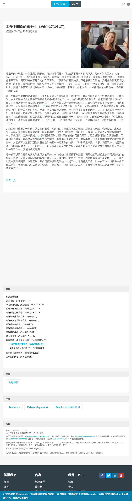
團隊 (6, 486)
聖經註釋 (40, 481)
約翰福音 (13, 382)
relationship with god (68, 407)
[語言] (128, 4)
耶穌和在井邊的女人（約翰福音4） (22, 316)
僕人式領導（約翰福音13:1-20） (21, 336)
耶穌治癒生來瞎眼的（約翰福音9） (22, 328)
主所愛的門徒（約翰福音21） (19, 357)
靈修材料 (40, 486)
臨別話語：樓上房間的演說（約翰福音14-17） (27, 340)
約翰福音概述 (12, 297)
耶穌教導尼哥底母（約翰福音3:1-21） (23, 312)
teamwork (14, 407)
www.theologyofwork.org (85, 436)
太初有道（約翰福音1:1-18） (19, 301)
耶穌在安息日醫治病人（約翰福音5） (23, 320)
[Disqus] (66, 241)
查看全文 (11, 180)
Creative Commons (18, 439)
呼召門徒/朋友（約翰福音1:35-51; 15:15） (25, 304)
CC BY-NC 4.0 (60, 439)
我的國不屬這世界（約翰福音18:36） (23, 353)
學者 (70, 486)
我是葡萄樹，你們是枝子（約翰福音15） (28, 348)
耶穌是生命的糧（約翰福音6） (20, 324)
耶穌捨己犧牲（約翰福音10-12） (21, 332)
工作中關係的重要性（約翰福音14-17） (27, 344)
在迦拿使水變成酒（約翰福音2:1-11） (23, 308)
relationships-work (37, 407)
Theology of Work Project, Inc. (37, 436)
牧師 (70, 481)
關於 (6, 481)
